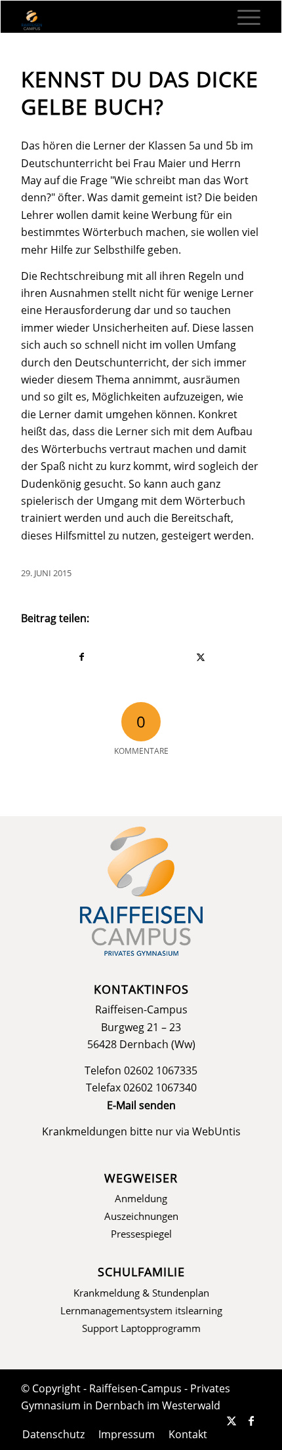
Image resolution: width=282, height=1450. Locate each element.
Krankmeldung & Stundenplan (141, 1292)
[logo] (117, 20)
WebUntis (216, 1131)
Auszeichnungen (141, 1216)
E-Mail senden (141, 1105)
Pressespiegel (141, 1233)
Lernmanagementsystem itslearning (141, 1310)
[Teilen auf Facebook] (81, 656)
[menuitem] (242, 17)
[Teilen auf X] (201, 656)
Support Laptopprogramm (141, 1328)
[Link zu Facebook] (251, 1420)
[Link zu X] (231, 1420)
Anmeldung (141, 1198)
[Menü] (242, 17)
